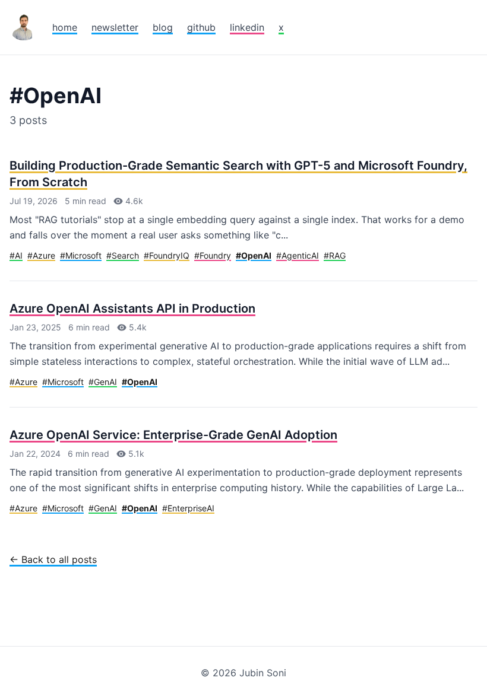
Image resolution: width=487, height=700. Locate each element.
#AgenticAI (297, 255)
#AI (16, 255)
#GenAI (102, 382)
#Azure (41, 255)
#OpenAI (253, 255)
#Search (122, 255)
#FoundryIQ (166, 255)
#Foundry (212, 255)
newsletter (114, 27)
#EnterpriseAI (188, 508)
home (64, 27)
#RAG (335, 255)
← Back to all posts (53, 559)
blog (163, 27)
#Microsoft (81, 255)
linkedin (247, 27)
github (201, 27)
